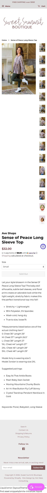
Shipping (6, 256)
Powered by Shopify (12, 478)
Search (23, 427)
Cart (43, 6)
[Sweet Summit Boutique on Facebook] (23, 449)
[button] (23, 253)
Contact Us (23, 430)
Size (4, 262)
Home (4, 40)
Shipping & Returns (23, 433)
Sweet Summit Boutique (31, 475)
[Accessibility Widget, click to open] (43, 246)
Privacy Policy (24, 437)
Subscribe (38, 467)
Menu (7, 6)
